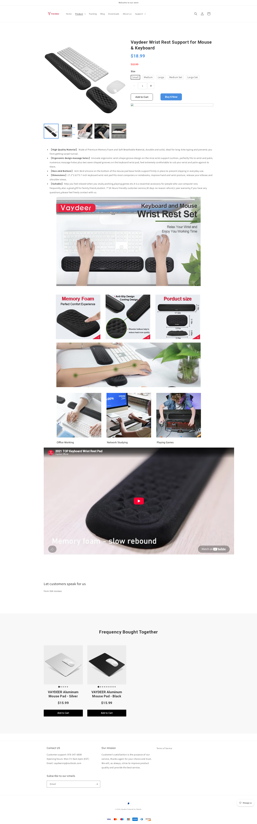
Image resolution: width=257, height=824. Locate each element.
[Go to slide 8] (113, 686)
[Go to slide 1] (59, 687)
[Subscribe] (97, 784)
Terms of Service (164, 748)
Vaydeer (124, 809)
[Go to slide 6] (108, 686)
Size (133, 71)
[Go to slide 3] (63, 686)
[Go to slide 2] (61, 686)
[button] (80, 14)
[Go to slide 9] (115, 686)
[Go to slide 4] (65, 686)
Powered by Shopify (134, 809)
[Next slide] (122, 131)
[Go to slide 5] (67, 686)
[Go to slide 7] (111, 686)
